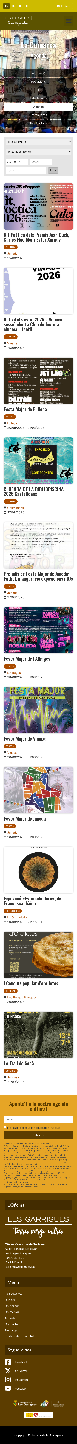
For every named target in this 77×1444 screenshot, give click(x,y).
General (10, 336)
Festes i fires (38, 115)
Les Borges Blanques (22, 997)
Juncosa (13, 1077)
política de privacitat (47, 1127)
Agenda (38, 106)
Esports (10, 1071)
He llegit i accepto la (33, 1127)
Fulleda (12, 423)
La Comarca (13, 1294)
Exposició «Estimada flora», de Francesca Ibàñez (32, 901)
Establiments (38, 98)
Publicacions (38, 123)
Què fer (10, 1300)
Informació (38, 73)
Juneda (12, 253)
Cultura (10, 247)
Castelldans (15, 508)
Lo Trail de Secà (19, 1063)
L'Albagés (14, 673)
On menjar (12, 1312)
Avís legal (11, 1330)
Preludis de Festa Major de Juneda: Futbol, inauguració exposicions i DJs (38, 576)
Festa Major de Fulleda (25, 409)
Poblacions (38, 81)
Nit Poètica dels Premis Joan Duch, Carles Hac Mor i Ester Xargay (36, 237)
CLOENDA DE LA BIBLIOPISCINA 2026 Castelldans (34, 491)
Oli (38, 90)
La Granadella (17, 917)
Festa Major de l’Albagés (27, 658)
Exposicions (13, 911)
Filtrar (53, 170)
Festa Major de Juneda (25, 818)
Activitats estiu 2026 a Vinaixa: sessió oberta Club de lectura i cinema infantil (34, 324)
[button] (68, 21)
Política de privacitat (19, 1336)
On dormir (12, 1306)
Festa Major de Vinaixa (25, 738)
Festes (10, 416)
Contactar (12, 1324)
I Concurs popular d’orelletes (31, 983)
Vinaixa (12, 343)
